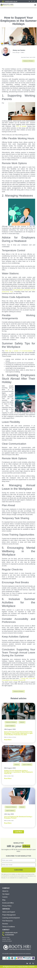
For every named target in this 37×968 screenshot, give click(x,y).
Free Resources (7, 921)
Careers (4, 897)
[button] (35, 5)
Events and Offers (8, 903)
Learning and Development (11, 918)
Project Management (9, 915)
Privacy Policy (6, 906)
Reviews (5, 923)
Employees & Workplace (28, 60)
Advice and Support (8, 912)
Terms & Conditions (8, 926)
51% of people (21, 126)
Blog (3, 900)
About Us (5, 891)
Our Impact (5, 894)
